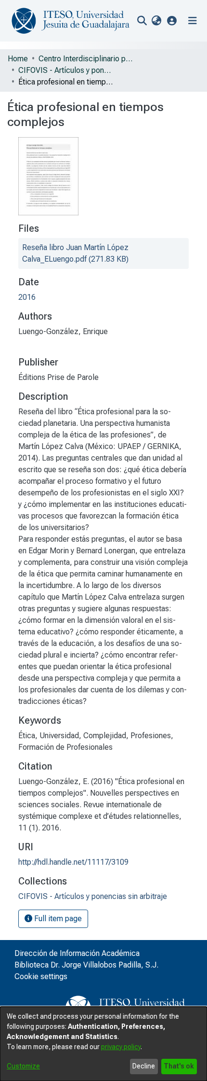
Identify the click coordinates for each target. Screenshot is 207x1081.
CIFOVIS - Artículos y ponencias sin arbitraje (66, 70)
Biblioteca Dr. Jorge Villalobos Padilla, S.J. (86, 964)
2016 (27, 297)
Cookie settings (40, 976)
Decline (143, 1066)
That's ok (179, 1066)
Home (18, 58)
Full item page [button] (57, 918)
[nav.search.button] (142, 21)
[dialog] (103, 1044)
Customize (23, 1066)
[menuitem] (156, 21)
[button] (172, 20)
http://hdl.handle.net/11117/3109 (73, 862)
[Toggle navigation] (192, 21)
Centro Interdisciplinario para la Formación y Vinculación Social (87, 58)
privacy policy (121, 1047)
